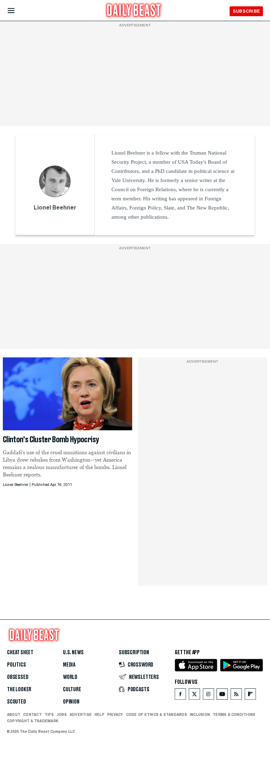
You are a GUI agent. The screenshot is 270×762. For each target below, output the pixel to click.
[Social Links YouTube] (222, 695)
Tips (49, 714)
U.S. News (73, 652)
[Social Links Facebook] (180, 695)
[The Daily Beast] (134, 11)
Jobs (62, 714)
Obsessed (17, 677)
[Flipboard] (250, 695)
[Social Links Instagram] (208, 695)
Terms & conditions (234, 714)
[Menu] (17, 10)
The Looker (19, 689)
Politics (16, 665)
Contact (32, 714)
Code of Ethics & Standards (156, 714)
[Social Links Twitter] (194, 695)
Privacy (115, 714)
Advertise (81, 714)
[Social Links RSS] (236, 695)
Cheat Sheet (20, 652)
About (13, 714)
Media (69, 665)
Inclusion (200, 714)
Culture (72, 689)
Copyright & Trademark (32, 721)
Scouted (16, 702)
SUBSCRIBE (246, 11)
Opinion (71, 702)
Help (99, 714)
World (70, 677)
